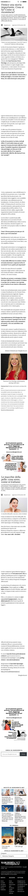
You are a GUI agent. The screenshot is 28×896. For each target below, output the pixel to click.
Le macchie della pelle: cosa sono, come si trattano (17, 457)
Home (2, 881)
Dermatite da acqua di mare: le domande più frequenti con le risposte (7, 800)
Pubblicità (3, 889)
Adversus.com (20, 891)
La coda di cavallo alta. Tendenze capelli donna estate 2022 (17, 725)
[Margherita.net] (5, 1)
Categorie (3, 853)
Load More (14, 745)
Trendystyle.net (21, 882)
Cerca (23, 754)
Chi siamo (3, 884)
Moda (10, 881)
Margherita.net (7, 25)
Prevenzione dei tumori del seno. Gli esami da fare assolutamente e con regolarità (10, 466)
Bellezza (11, 882)
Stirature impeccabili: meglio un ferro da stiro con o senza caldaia (20, 800)
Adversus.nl (20, 889)
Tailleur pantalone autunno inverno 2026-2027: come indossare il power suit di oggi (20, 817)
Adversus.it (20, 888)
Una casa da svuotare (6, 847)
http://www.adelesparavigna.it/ (10, 671)
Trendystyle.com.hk (22, 884)
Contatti (3, 882)
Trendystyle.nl (21, 886)
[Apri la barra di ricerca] (18, 1)
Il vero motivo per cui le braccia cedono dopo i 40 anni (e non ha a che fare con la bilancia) (7, 817)
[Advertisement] (14, 97)
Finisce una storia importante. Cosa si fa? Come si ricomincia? (10, 735)
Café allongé (19, 846)
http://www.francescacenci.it (7, 409)
